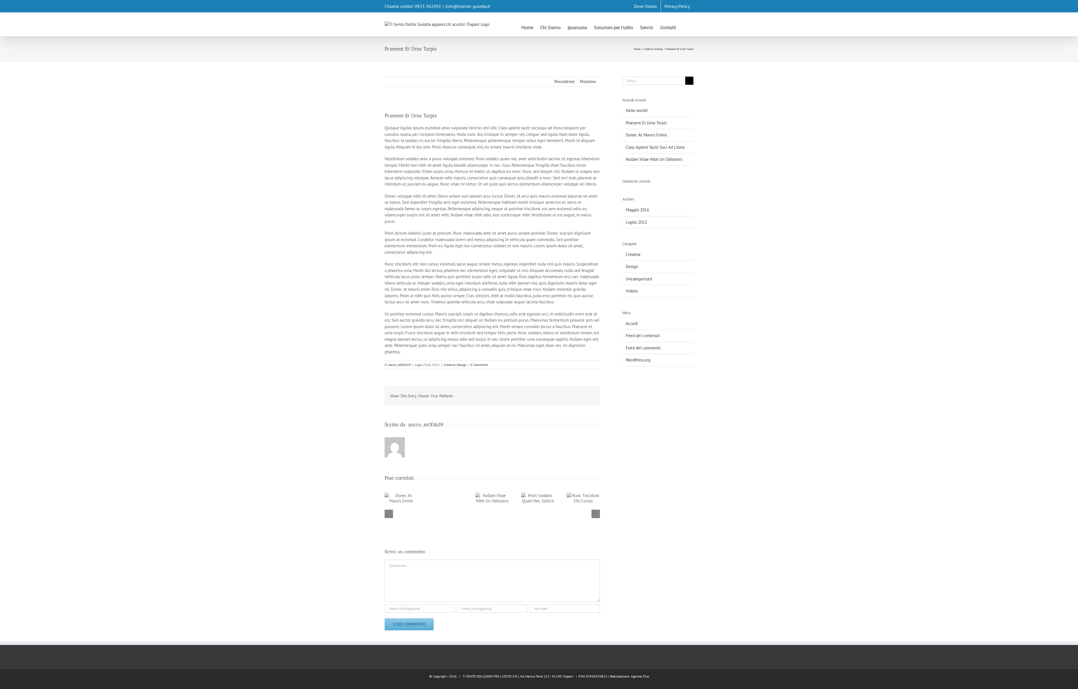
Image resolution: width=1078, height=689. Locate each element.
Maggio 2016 (637, 209)
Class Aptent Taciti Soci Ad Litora (655, 147)
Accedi (632, 323)
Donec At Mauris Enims (646, 135)
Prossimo (588, 81)
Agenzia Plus (640, 676)
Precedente (564, 81)
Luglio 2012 (636, 222)
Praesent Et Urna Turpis (646, 122)
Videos (632, 291)
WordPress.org (638, 360)
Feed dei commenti (643, 348)
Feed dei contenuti (643, 335)
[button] (684, 24)
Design (462, 365)
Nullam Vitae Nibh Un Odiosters (654, 159)
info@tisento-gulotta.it (468, 6)
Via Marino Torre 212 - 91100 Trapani (546, 676)
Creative (449, 365)
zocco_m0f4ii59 (400, 365)
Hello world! (637, 110)
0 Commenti (479, 365)
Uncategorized (639, 278)
